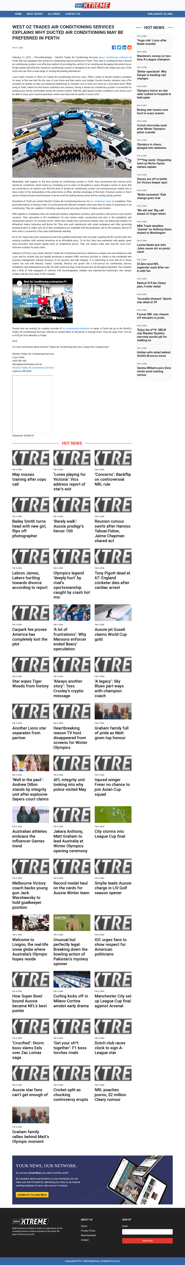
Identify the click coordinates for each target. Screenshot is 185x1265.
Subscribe (147, 1240)
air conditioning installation (76, 328)
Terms (84, 1226)
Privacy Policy (88, 1230)
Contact (85, 1240)
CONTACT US (72, 14)
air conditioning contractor (115, 57)
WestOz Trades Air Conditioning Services (33, 367)
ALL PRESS (54, 14)
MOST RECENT (35, 14)
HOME (18, 14)
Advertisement (88, 1235)
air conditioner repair (100, 201)
